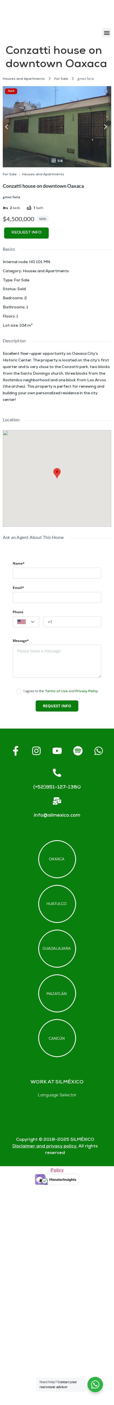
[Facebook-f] (15, 750)
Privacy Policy (86, 691)
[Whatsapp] (98, 750)
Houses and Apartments (24, 79)
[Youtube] (57, 750)
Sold (11, 91)
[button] (106, 32)
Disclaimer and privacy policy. (44, 1146)
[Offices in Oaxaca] (57, 859)
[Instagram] (36, 750)
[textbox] (26, 622)
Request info (26, 233)
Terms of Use (56, 691)
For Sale (61, 79)
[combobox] (26, 621)
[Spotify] (77, 750)
